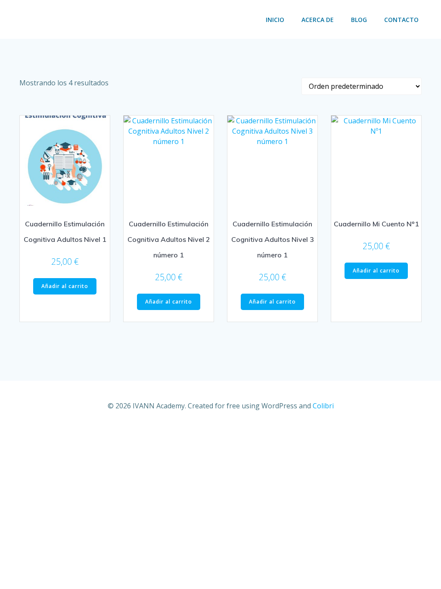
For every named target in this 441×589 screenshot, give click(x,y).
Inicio (275, 20)
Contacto (401, 20)
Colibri (323, 405)
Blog (359, 20)
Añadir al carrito (64, 286)
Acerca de (317, 20)
